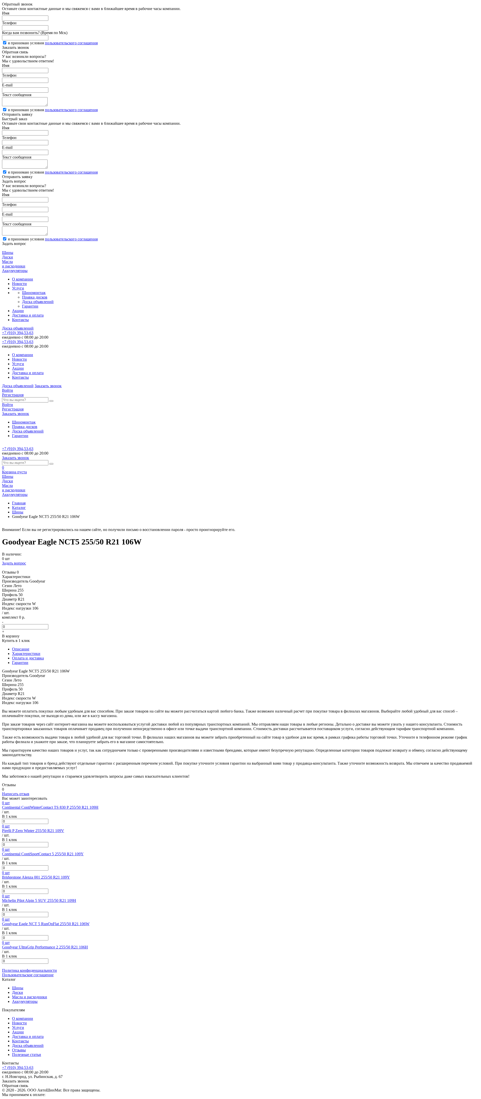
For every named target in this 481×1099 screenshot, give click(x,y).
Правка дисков (34, 297)
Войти (7, 390)
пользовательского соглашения (71, 43)
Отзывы (19, 1050)
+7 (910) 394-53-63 (17, 333)
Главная (19, 503)
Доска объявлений (38, 302)
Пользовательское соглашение (28, 975)
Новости (19, 284)
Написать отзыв (15, 794)
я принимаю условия (53, 43)
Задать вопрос (14, 563)
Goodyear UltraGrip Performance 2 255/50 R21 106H (45, 947)
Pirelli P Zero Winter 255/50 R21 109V (33, 831)
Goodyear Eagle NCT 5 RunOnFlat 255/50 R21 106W (45, 924)
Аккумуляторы (25, 1001)
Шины (17, 512)
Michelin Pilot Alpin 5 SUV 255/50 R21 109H (39, 900)
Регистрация (13, 395)
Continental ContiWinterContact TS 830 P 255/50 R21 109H (50, 807)
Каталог (19, 507)
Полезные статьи (26, 1054)
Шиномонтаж (34, 293)
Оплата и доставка (28, 658)
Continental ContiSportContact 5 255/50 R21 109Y (43, 854)
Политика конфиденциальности (29, 970)
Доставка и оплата (28, 315)
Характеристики (26, 653)
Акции (18, 311)
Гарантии (30, 306)
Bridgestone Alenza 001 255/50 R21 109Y (36, 877)
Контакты (20, 320)
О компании (22, 279)
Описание (20, 649)
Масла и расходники (29, 997)
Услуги (18, 288)
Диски (17, 992)
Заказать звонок (48, 386)
